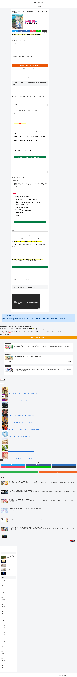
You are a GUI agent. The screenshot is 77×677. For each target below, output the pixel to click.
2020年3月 (3, 665)
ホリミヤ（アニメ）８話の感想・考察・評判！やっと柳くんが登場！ (20, 458)
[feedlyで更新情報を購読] (19, 472)
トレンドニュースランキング (4, 381)
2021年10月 (3, 620)
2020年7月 (3, 655)
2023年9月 (3, 592)
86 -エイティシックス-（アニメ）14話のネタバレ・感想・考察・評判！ (21, 408)
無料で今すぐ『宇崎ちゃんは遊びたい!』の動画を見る (29, 65)
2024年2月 (3, 585)
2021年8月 (3, 625)
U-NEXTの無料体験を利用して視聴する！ (38, 337)
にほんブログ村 (3, 385)
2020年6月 (3, 658)
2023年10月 (3, 590)
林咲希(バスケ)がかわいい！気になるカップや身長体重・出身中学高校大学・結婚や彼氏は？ (25, 429)
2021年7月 (3, 627)
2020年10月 (3, 648)
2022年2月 (3, 611)
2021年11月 (3, 618)
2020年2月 (3, 667)
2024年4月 (3, 580)
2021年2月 (3, 639)
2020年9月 (3, 651)
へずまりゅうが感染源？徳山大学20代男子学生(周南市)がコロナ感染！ (21, 415)
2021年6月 (3, 630)
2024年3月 (3, 583)
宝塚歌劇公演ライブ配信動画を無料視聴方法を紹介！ (18, 400)
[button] (15, 549)
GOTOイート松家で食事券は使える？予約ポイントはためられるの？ (20, 422)
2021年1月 (3, 641)
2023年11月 (3, 587)
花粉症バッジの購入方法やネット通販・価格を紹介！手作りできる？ (20, 436)
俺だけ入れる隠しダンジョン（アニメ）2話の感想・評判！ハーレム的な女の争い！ (23, 393)
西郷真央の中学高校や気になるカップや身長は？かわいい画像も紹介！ (21, 451)
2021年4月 (3, 634)
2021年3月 (3, 637)
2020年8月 (3, 653)
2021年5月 (3, 632)
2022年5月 (3, 604)
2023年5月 (3, 599)
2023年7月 (3, 597)
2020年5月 (3, 660)
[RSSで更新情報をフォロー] (58, 472)
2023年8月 (3, 594)
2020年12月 (3, 644)
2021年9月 (3, 623)
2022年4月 (3, 606)
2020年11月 (3, 646)
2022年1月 (3, 613)
